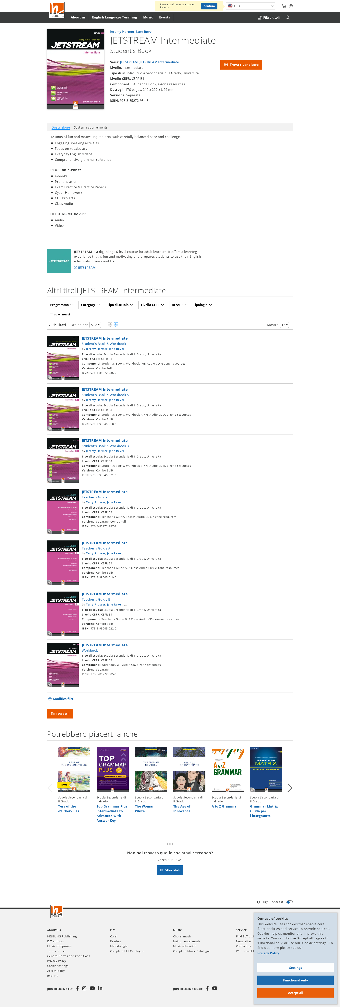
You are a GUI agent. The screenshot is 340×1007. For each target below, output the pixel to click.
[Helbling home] (56, 911)
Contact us (243, 946)
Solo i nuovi (62, 314)
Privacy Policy (268, 953)
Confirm (209, 6)
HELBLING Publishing (62, 936)
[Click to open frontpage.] (57, 10)
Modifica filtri (63, 699)
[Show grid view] (110, 325)
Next (289, 787)
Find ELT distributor (250, 936)
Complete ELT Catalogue (127, 951)
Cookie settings (57, 966)
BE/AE (176, 305)
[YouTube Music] (215, 988)
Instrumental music (187, 941)
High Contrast (272, 902)
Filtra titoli (271, 17)
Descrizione (61, 127)
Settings (295, 968)
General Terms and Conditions (68, 956)
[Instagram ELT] (84, 988)
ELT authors (55, 941)
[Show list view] (116, 325)
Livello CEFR (150, 305)
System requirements (91, 127)
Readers (116, 941)
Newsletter (243, 941)
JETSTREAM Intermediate (159, 62)
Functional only (295, 980)
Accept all (295, 993)
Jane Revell (144, 31)
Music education (184, 946)
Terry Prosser (95, 502)
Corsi (113, 936)
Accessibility (56, 971)
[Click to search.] (287, 17)
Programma (59, 305)
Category (88, 305)
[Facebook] (77, 988)
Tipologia (200, 305)
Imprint (52, 976)
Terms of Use (56, 951)
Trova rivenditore (244, 64)
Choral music (182, 936)
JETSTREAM (129, 62)
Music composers (59, 946)
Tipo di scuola (118, 305)
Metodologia (119, 946)
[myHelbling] (291, 6)
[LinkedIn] (100, 988)
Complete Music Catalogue (192, 951)
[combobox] (250, 6)
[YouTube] (92, 988)
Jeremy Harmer (122, 31)
